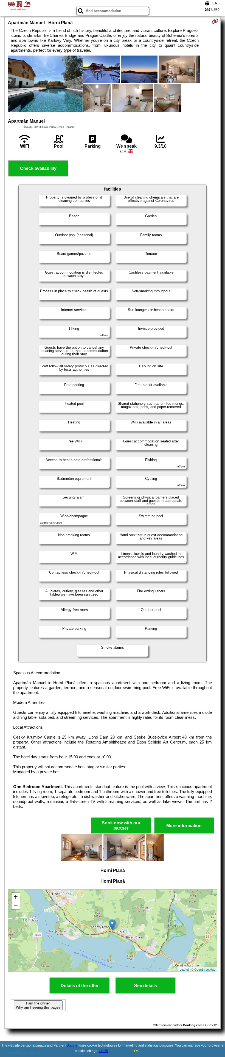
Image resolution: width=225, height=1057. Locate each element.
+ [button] (16, 896)
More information (184, 825)
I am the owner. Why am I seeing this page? (38, 1005)
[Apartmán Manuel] (45, 84)
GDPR (103, 1051)
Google (71, 1045)
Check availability (38, 168)
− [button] (16, 905)
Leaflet (184, 969)
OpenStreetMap (204, 969)
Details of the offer (80, 985)
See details (145, 985)
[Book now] (215, 21)
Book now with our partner (121, 825)
